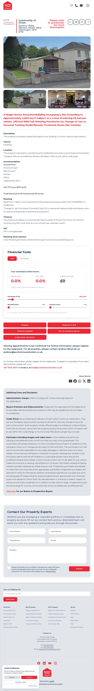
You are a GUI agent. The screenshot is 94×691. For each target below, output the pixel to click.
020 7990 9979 (48, 647)
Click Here (11, 491)
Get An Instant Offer (54, 624)
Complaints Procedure (76, 627)
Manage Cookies (20, 682)
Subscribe (10, 599)
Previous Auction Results (10, 627)
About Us (73, 610)
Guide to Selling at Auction (56, 614)
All (76, 22)
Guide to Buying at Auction (33, 614)
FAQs (71, 624)
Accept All (29, 677)
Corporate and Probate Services (57, 617)
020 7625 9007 (10, 368)
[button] (88, 5)
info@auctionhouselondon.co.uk (46, 368)
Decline (12, 677)
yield (12, 258)
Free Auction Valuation (54, 620)
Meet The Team (74, 614)
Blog (71, 617)
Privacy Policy (74, 620)
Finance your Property (32, 620)
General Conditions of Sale (33, 624)
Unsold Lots (6, 620)
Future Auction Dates (9, 614)
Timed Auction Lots (8, 617)
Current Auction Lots (9, 610)
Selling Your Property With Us (56, 610)
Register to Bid (7, 624)
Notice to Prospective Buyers (34, 617)
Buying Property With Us (33, 610)
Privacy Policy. (51, 571)
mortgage (25, 258)
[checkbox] (8, 567)
